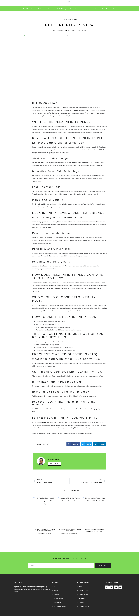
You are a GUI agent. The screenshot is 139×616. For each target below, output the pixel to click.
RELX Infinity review (49, 422)
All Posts (54, 464)
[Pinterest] (116, 587)
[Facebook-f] (107, 587)
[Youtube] (120, 587)
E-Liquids (41, 9)
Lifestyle (86, 9)
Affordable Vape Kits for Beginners (94, 529)
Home (19, 9)
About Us (19, 583)
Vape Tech (116, 9)
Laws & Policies (75, 9)
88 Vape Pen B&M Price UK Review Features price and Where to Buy (45, 529)
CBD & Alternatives (28, 9)
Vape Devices (72, 19)
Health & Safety (61, 9)
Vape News (105, 9)
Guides (50, 9)
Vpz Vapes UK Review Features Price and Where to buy (69, 529)
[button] (73, 444)
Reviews (95, 9)
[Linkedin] (111, 587)
